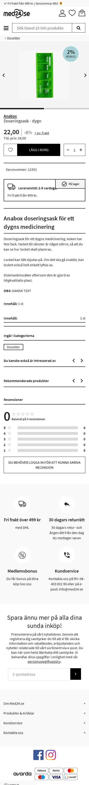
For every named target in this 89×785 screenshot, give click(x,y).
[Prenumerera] (75, 674)
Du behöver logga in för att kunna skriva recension (44, 464)
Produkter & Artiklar (18, 713)
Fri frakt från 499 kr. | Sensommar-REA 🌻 (35, 3)
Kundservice (12, 723)
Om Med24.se (13, 703)
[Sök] (78, 28)
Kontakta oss (13, 732)
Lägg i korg (39, 149)
